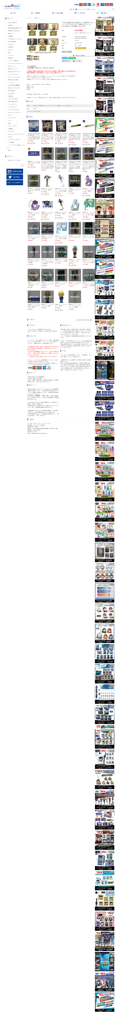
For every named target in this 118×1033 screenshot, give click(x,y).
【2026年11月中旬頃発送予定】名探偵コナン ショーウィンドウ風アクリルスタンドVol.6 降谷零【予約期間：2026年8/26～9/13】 (34, 136)
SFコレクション (12, 66)
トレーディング (12, 118)
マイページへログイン (82, 9)
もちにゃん (11, 44)
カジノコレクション (13, 74)
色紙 (9, 123)
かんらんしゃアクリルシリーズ (16, 134)
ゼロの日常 (11, 93)
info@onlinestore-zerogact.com (39, 433)
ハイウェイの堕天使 (13, 60)
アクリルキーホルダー (13, 109)
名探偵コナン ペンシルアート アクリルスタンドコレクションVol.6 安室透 (89, 213)
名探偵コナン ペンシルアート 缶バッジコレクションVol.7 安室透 (34, 213)
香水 (9, 52)
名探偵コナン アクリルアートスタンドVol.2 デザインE (75, 237)
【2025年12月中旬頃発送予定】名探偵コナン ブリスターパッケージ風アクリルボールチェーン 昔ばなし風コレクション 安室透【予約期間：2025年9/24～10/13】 (61, 165)
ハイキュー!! (11, 82)
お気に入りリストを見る (14, 160)
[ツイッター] (14, 179)
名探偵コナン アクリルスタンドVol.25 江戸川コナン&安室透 (34, 261)
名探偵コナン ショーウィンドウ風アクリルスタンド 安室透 (75, 190)
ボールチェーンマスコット (15, 112)
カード (10, 120)
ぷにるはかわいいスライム (15, 39)
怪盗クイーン (11, 33)
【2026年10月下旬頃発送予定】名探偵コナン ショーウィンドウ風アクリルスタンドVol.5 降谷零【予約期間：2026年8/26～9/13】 (61, 136)
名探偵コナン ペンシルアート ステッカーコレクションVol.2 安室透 (89, 190)
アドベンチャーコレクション (15, 63)
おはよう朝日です (12, 22)
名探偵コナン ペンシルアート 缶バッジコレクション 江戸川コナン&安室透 (89, 284)
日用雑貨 (10, 128)
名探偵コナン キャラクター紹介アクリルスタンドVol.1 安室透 (47, 237)
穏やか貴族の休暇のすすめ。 (15, 28)
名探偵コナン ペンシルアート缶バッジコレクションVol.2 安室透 (34, 284)
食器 (9, 150)
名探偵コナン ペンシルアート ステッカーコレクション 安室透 (75, 213)
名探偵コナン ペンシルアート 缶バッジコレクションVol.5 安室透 (34, 237)
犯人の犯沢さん (12, 90)
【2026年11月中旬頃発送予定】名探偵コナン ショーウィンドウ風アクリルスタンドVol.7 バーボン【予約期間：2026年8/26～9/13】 (47, 136)
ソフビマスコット (12, 104)
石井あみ (10, 25)
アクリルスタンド (12, 107)
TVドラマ (10, 50)
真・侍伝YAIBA (12, 41)
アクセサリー (11, 131)
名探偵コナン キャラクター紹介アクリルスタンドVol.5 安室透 (47, 213)
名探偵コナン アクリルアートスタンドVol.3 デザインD (89, 237)
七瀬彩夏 (10, 36)
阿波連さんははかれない (14, 30)
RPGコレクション (12, 69)
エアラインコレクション (14, 77)
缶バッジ (10, 115)
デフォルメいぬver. (13, 98)
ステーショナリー (12, 126)
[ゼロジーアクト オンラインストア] (13, 9)
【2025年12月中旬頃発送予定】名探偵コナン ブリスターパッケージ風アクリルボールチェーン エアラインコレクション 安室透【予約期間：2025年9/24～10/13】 (75, 165)
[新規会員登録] (14, 173)
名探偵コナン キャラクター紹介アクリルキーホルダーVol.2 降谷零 (34, 306)
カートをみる (92, 9)
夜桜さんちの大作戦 (13, 79)
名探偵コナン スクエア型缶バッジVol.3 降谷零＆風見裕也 (34, 190)
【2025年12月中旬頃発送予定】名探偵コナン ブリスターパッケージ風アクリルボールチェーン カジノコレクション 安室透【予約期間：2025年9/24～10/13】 (89, 165)
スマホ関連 (11, 142)
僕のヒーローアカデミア (14, 88)
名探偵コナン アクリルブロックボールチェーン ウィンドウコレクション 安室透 (89, 261)
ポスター (10, 137)
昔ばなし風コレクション (14, 71)
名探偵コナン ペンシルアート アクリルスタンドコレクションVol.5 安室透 (61, 237)
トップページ (29, 17)
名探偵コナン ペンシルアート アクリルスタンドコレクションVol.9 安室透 (61, 190)
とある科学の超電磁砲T (14, 85)
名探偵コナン (37, 17)
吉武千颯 (10, 47)
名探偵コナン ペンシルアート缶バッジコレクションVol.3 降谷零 (47, 284)
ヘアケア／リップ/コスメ (14, 139)
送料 (73, 9)
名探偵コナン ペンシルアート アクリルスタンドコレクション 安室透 (75, 306)
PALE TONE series (13, 101)
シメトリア (11, 55)
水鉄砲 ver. (11, 96)
